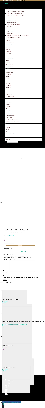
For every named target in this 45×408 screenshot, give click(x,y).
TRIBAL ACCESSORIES (22, 324)
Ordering (7, 379)
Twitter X (8, 249)
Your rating (6, 259)
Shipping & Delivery (9, 382)
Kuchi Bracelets (11, 235)
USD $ (11, 402)
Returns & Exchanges (9, 380)
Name (5, 273)
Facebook (5, 249)
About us (7, 385)
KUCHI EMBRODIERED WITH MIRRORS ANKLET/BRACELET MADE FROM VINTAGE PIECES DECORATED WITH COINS (23, 322)
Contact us (7, 386)
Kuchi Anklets (4, 324)
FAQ (6, 387)
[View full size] (21, 158)
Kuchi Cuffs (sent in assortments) (9, 367)
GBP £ (3, 404)
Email (14, 249)
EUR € (3, 406)
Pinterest (11, 249)
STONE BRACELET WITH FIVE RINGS (10, 299)
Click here (23, 0)
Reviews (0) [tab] (23, 251)
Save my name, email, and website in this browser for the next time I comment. (21, 277)
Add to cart (20, 245)
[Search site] (3, 143)
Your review (6, 270)
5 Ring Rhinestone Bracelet (7, 345)
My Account (7, 383)
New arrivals (15, 324)
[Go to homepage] (8, 4)
